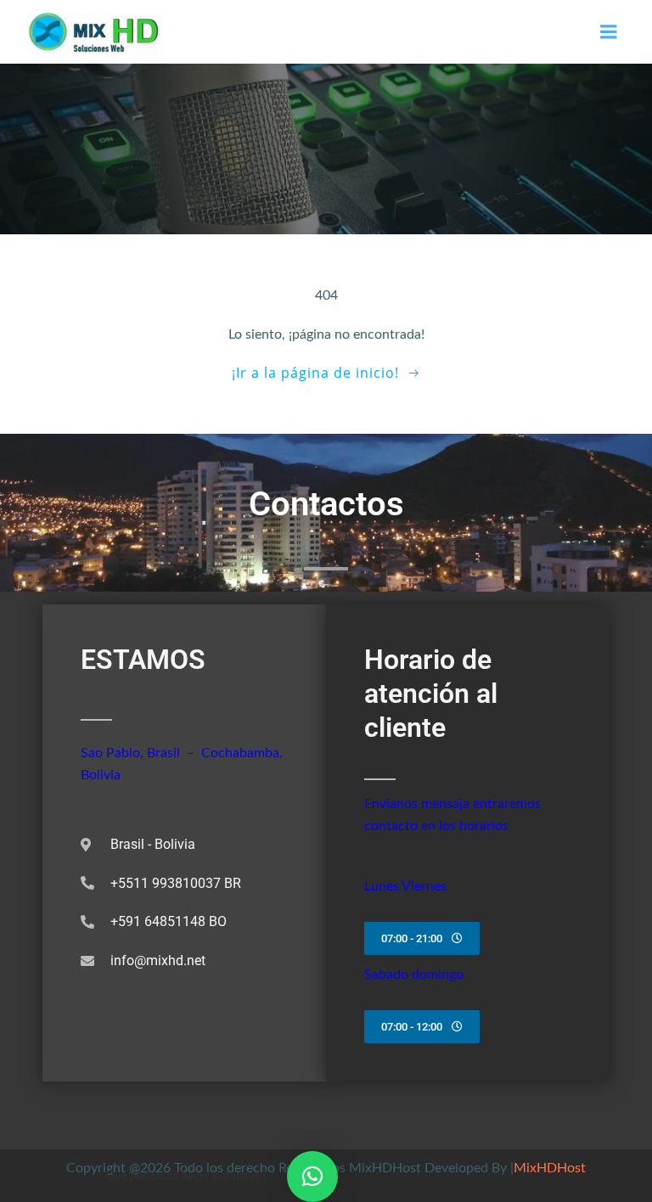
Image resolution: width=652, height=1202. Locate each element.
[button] (312, 1176)
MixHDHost (550, 1168)
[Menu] (608, 32)
